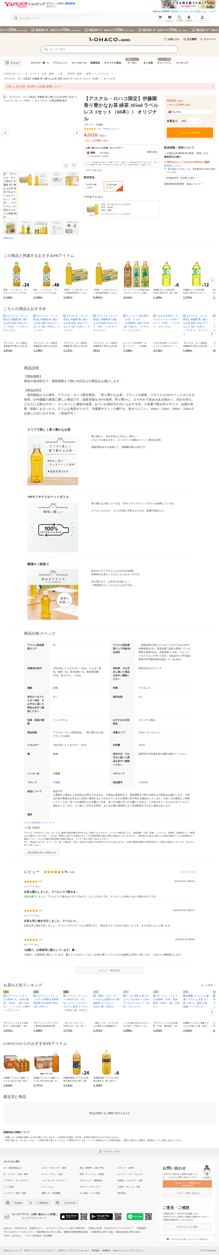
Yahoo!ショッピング (12, 1251)
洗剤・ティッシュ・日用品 (92, 1174)
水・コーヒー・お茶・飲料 (39, 73)
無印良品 (122, 1193)
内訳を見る (152, 152)
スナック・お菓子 (126, 1168)
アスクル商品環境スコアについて (39, 822)
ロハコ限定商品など (12, 1168)
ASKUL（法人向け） (13, 1235)
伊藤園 (99, 124)
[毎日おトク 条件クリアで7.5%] (109, 29)
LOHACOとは (20, 1228)
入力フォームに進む (187, 1227)
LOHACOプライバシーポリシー (118, 1228)
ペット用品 (8, 1187)
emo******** (30, 886)
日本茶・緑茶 (74, 73)
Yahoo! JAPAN (161, 11)
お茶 (60, 73)
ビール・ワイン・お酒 (52, 1174)
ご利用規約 (141, 1228)
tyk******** (29, 944)
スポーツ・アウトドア (90, 1187)
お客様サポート (36, 1228)
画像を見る (8, 238)
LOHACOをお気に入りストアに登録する (189, 1239)
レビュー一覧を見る (109, 970)
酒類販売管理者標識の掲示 (76, 1232)
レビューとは (188, 872)
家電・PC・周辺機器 (51, 1193)
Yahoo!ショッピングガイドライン (128, 1251)
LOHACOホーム (12, 73)
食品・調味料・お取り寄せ (92, 1168)
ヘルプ (212, 11)
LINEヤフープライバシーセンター (73, 1251)
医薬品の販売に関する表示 (128, 1232)
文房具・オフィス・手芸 (129, 1187)
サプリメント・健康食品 (91, 1180)
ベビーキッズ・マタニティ (54, 1180)
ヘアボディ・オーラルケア (15, 1180)
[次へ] (76, 133)
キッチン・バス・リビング (130, 1174)
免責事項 (106, 1251)
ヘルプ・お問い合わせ (187, 1193)
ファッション (48, 1187)
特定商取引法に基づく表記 (49, 1232)
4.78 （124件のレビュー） (108, 129)
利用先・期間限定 (102, 156)
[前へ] (5, 133)
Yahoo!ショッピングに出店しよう (189, 11)
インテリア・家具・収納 (14, 1193)
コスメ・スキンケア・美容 (54, 1168)
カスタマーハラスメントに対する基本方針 (65, 1228)
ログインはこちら (94, 170)
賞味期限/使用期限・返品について (182, 184)
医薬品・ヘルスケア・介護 (130, 1180)
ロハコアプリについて (34, 1218)
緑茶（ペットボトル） (98, 73)
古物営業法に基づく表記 (102, 1232)
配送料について (172, 165)
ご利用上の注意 (94, 1228)
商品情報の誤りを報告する (42, 852)
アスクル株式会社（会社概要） (39, 1235)
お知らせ (7, 1228)
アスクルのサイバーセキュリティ (18, 1232)
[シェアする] (66, 166)
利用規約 (96, 1251)
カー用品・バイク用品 (90, 1193)
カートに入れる (189, 132)
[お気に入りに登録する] (74, 166)
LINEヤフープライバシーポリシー (39, 1251)
